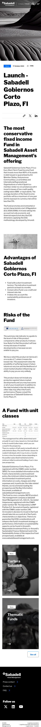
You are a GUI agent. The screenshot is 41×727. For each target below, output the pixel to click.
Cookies (36, 725)
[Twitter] (6, 707)
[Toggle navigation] (38, 4)
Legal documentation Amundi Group (29, 724)
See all (33, 654)
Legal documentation (33, 722)
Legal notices (29, 725)
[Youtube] (21, 707)
